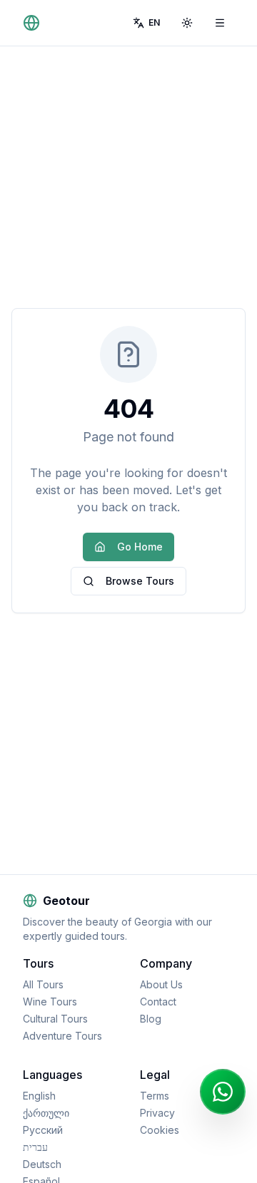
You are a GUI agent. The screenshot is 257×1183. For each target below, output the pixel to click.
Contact (158, 1001)
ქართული (46, 1113)
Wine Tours (50, 1001)
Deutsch (42, 1164)
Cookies (159, 1130)
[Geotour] (34, 22)
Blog (150, 1019)
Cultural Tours (55, 1019)
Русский (43, 1130)
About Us (161, 984)
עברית (35, 1147)
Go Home (140, 547)
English (39, 1096)
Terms (154, 1096)
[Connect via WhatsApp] (223, 1092)
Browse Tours (140, 581)
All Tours (43, 984)
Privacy (157, 1113)
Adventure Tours (62, 1036)
